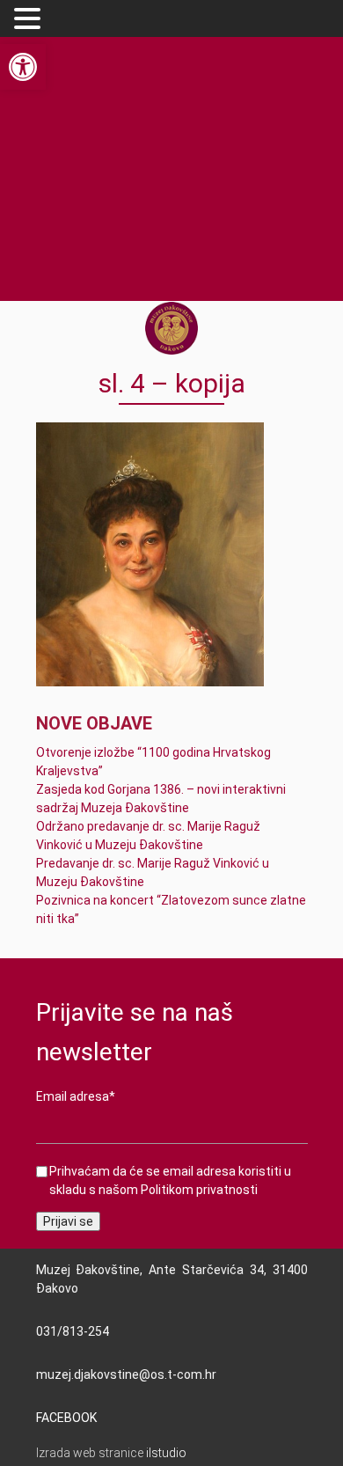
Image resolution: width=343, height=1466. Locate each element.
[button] (30, 19)
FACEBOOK (66, 1418)
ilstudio (166, 1453)
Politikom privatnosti (199, 1190)
